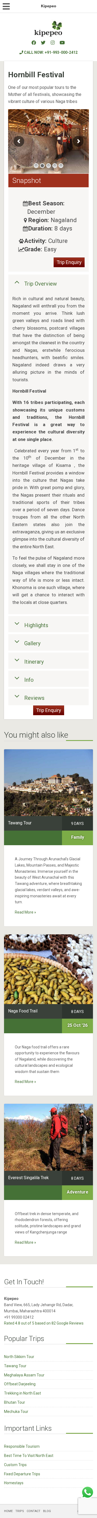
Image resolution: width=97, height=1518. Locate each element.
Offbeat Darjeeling (20, 1384)
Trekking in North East (22, 1393)
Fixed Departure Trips (22, 1474)
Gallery (32, 643)
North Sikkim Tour (19, 1357)
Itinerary (34, 661)
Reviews (34, 698)
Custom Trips (15, 1465)
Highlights (36, 625)
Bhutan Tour (14, 1402)
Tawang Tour (15, 1366)
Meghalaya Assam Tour (24, 1375)
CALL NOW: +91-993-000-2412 (50, 52)
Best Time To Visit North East (28, 1455)
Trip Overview (40, 283)
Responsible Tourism (22, 1446)
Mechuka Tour (16, 1411)
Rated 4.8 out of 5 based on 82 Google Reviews (44, 1323)
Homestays (13, 1483)
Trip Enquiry (69, 262)
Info (29, 680)
